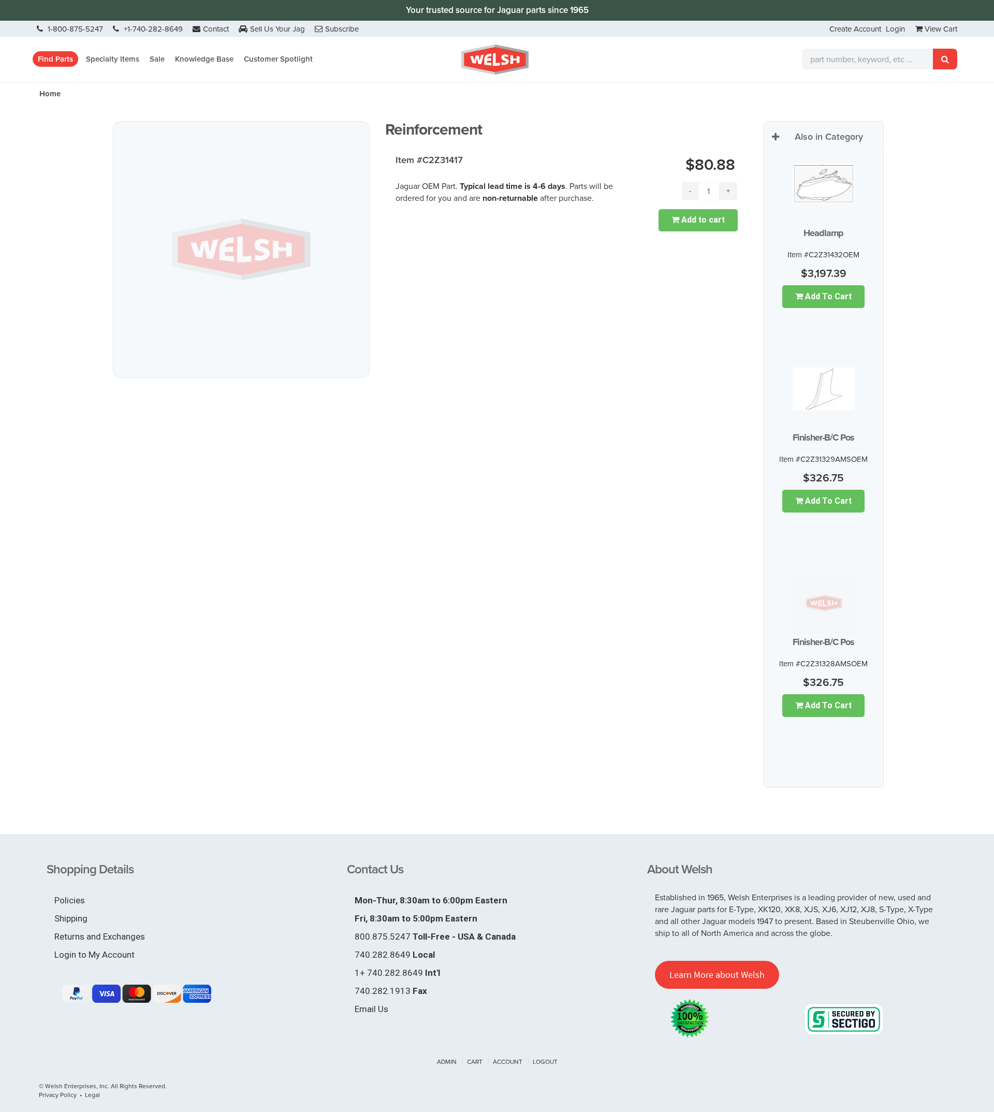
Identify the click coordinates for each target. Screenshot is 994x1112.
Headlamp (823, 233)
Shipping (70, 918)
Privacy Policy (58, 1094)
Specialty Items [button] (112, 59)
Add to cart (702, 220)
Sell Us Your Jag (277, 28)
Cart (475, 1061)
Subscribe (342, 28)
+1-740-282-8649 (152, 28)
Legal (92, 1094)
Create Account (855, 28)
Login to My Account (94, 954)
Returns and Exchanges (99, 936)
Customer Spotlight (278, 59)
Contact (216, 28)
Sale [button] (157, 59)
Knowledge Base (204, 59)
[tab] (823, 137)
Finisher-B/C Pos (823, 437)
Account (507, 1061)
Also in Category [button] (829, 136)
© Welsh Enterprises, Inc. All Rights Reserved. (103, 1085)
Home (50, 93)
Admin (447, 1061)
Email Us (371, 1009)
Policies (69, 900)
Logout (545, 1061)
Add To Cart (827, 296)
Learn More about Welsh (717, 975)
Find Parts (55, 59)
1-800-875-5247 (74, 28)
